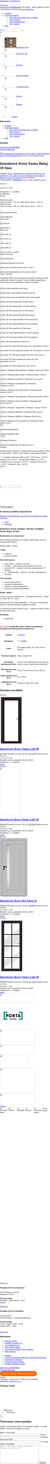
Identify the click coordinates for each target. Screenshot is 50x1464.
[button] (2, 764)
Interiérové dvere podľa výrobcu (30, 154)
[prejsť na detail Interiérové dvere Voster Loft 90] (11, 744)
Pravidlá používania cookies (15, 1364)
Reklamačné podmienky (13, 1360)
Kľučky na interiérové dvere (24, 516)
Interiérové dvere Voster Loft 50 (19, 819)
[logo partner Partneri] (17, 1002)
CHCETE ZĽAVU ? (11, 1374)
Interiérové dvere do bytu (35, 174)
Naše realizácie (14, 20)
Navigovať (4, 1306)
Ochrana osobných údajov (14, 1362)
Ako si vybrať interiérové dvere (34, 180)
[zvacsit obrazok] (15, 158)
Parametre (8, 524)
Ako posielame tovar (12, 1345)
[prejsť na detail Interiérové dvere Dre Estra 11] (13, 896)
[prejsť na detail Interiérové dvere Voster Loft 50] (10, 814)
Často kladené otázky (17, 22)
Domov (3, 154)
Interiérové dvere (12, 154)
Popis (7, 522)
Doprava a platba (11, 1341)
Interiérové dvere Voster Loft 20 (19, 977)
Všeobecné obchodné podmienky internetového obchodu (26, 1358)
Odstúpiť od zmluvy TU (14, 1343)
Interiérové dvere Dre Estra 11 (18, 900)
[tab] (27, 522)
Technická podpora (12, 15)
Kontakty (8, 13)
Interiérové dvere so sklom (34, 176)
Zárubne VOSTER (7, 516)
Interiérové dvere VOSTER (10, 178)
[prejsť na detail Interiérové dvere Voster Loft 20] (12, 972)
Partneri (3, 1106)
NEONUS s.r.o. (15, 1381)
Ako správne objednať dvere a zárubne (23, 18)
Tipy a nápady (14, 24)
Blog (6, 26)
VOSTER (21, 635)
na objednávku (28, 9)
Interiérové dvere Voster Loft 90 (19, 748)
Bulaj (14, 156)
